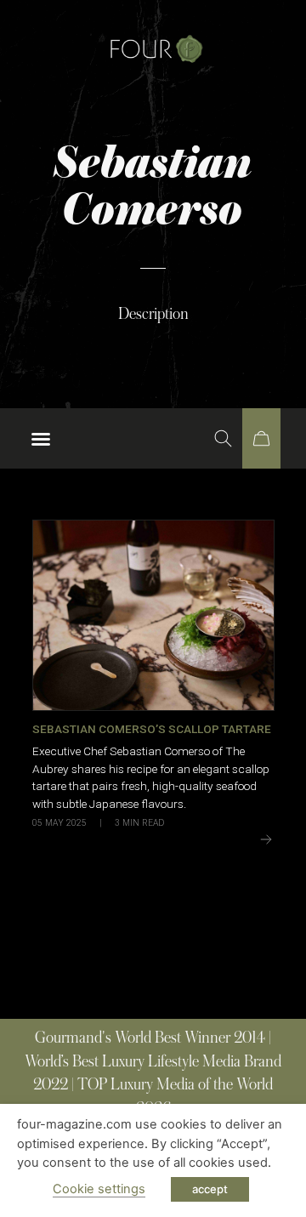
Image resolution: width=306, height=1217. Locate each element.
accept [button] (210, 1189)
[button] (41, 439)
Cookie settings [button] (99, 1189)
